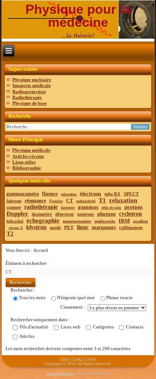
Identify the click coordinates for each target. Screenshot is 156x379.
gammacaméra (23, 194)
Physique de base (29, 103)
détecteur (64, 214)
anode (55, 227)
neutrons (85, 214)
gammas (88, 207)
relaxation (69, 194)
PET (69, 227)
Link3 (91, 359)
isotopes (68, 207)
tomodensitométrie (77, 221)
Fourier (56, 201)
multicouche (104, 221)
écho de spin (111, 208)
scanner (14, 207)
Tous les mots (32, 297)
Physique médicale (31, 150)
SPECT (131, 194)
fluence (50, 194)
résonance (35, 200)
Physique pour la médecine (78, 16)
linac (83, 227)
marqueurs (104, 227)
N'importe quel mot (76, 297)
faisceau (14, 200)
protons (133, 207)
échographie (42, 220)
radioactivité (85, 201)
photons (106, 214)
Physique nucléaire (31, 79)
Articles (26, 336)
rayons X (16, 228)
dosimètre (42, 214)
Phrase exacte (119, 297)
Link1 (65, 359)
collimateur (131, 227)
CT (69, 200)
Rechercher (20, 282)
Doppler (17, 213)
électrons (90, 194)
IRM (124, 221)
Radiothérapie (27, 97)
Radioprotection (29, 91)
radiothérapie (41, 207)
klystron (36, 227)
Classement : (72, 307)
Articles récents (28, 156)
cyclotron (130, 214)
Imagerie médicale (31, 85)
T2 (10, 234)
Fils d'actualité (33, 327)
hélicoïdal (15, 221)
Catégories (103, 327)
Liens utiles (24, 162)
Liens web (70, 327)
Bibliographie (26, 168)
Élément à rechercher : (27, 263)
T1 (102, 200)
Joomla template (60, 373)
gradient (140, 221)
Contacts (134, 327)
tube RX (112, 194)
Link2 (78, 359)
